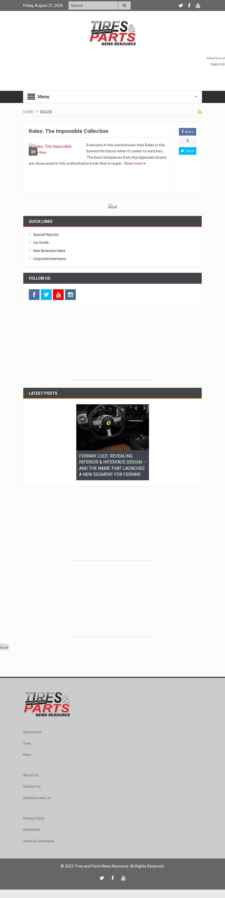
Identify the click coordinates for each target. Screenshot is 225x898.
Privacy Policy (33, 815)
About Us (30, 772)
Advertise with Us (37, 794)
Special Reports (45, 234)
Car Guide (41, 242)
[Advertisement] (112, 346)
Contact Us (32, 783)
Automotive (32, 728)
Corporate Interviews (49, 259)
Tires (27, 740)
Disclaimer (31, 826)
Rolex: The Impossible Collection (68, 131)
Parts (27, 751)
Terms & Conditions (38, 837)
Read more (134, 163)
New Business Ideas (49, 251)
